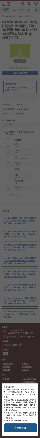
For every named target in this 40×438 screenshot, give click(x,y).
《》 (14, 392)
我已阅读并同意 (21, 428)
